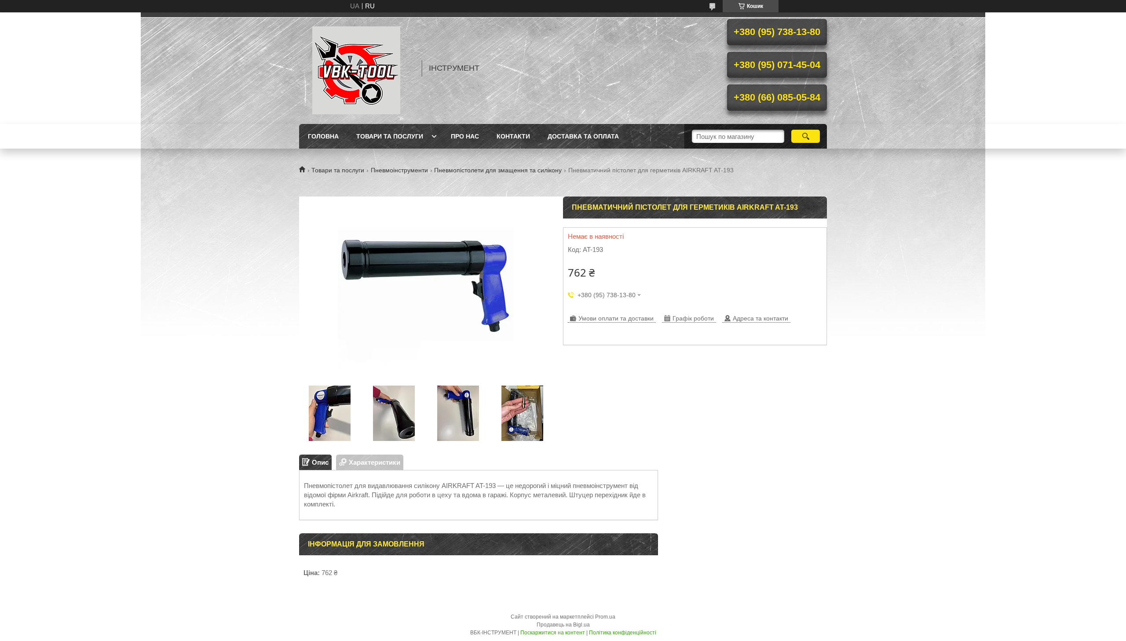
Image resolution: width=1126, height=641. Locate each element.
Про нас (465, 136)
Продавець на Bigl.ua (563, 625)
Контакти (513, 136)
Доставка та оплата (583, 136)
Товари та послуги (389, 136)
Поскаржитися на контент (552, 633)
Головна (323, 136)
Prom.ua (605, 617)
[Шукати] (805, 136)
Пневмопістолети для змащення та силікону (498, 170)
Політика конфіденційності (622, 633)
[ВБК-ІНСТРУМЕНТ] (356, 68)
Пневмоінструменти (399, 170)
